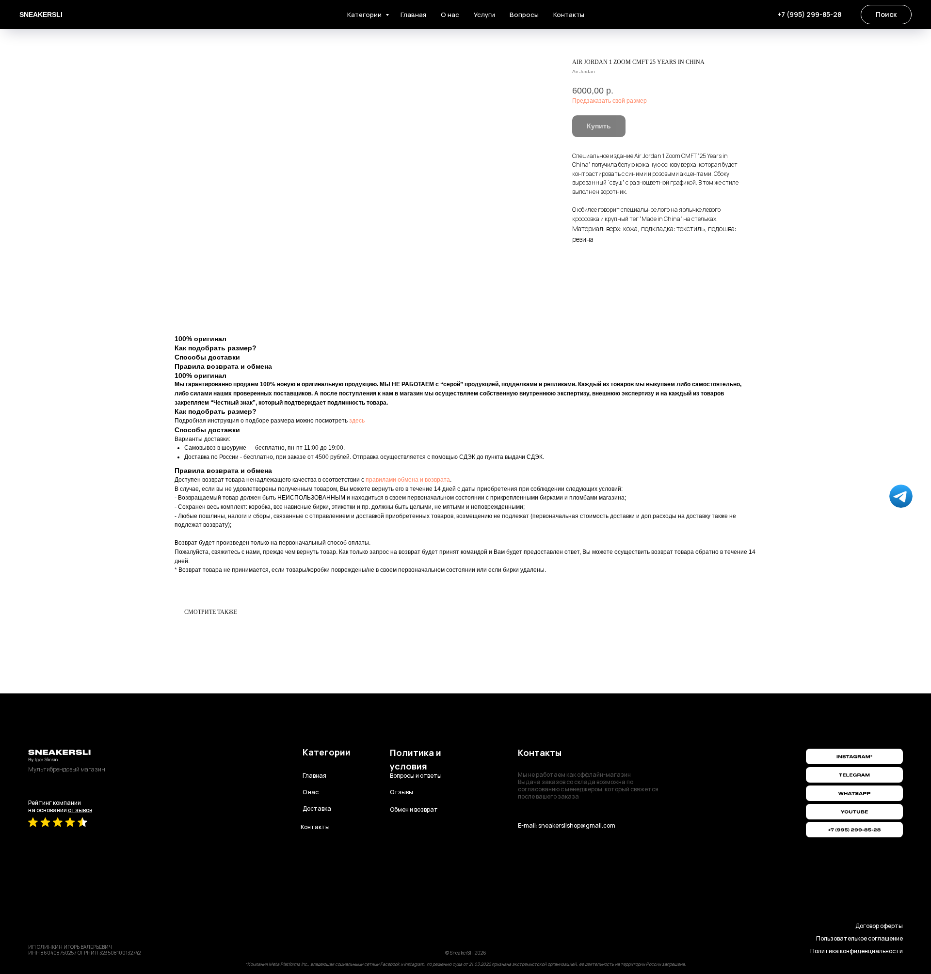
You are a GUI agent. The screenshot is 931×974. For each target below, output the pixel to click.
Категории (365, 14)
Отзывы (401, 792)
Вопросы (524, 14)
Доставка (317, 808)
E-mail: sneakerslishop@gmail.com (566, 825)
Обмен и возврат (414, 809)
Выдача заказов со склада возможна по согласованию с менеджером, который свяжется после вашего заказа (588, 785)
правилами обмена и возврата (408, 479)
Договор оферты (879, 926)
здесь (357, 420)
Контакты (568, 14)
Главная (413, 14)
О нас (450, 14)
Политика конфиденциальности (856, 951)
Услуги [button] (484, 14)
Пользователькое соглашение (859, 938)
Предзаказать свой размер (609, 100)
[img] (854, 811)
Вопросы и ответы (416, 775)
